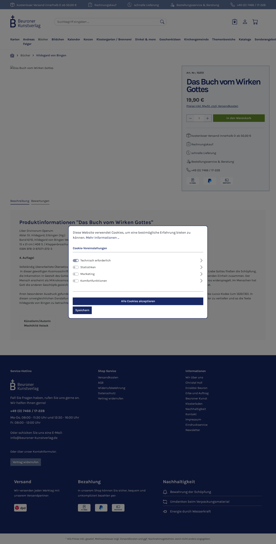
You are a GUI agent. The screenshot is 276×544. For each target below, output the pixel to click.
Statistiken (88, 267)
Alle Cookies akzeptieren (138, 301)
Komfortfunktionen (93, 280)
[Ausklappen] (201, 259)
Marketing (87, 274)
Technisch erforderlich (95, 260)
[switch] (76, 267)
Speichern (82, 310)
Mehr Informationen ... (102, 237)
